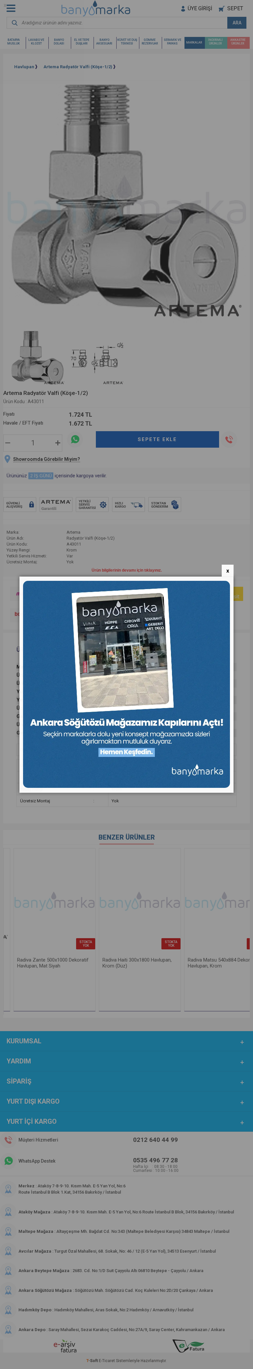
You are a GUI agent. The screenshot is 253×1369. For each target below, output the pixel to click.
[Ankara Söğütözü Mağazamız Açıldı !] (126, 786)
